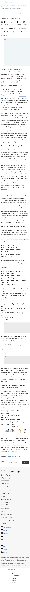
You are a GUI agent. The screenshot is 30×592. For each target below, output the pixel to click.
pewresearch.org (17, 8)
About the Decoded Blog (15, 13)
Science (3, 511)
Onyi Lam (5, 35)
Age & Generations (6, 499)
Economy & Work (5, 508)
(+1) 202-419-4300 (5, 478)
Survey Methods (18, 456)
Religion (3, 496)
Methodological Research (7, 521)
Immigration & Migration (7, 490)
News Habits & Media (6, 517)
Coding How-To (11, 456)
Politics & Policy (5, 483)
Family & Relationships (7, 505)
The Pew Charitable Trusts (12, 565)
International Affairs (6, 487)
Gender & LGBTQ (5, 503)
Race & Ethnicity (5, 493)
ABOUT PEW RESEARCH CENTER (8, 556)
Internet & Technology (6, 514)
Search (2, 461)
